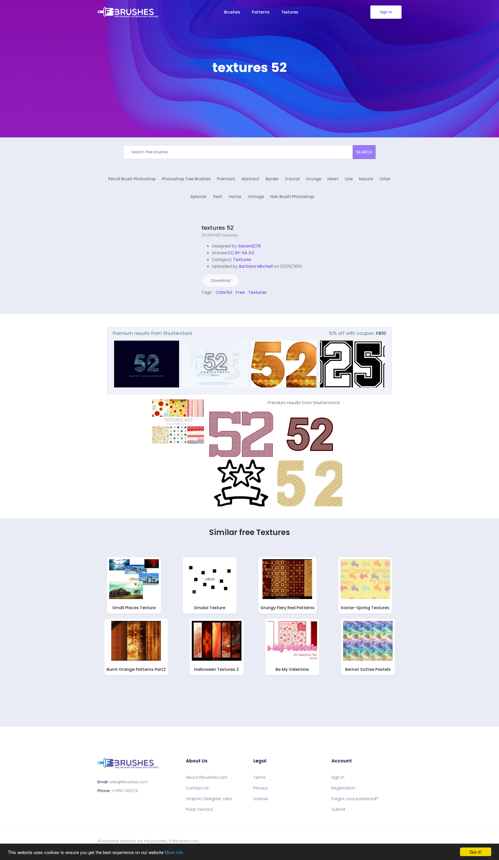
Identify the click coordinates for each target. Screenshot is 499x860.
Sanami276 (249, 246)
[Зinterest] (210, 303)
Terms (259, 777)
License (260, 798)
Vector (235, 196)
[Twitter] (206, 303)
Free (240, 292)
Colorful (224, 292)
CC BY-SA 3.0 (241, 253)
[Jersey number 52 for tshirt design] (352, 364)
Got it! (476, 852)
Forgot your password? (354, 798)
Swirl (217, 196)
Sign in (337, 777)
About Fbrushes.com (206, 777)
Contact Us (197, 788)
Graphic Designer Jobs (209, 798)
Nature (366, 179)
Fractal (292, 179)
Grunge (313, 179)
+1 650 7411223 (124, 790)
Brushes (232, 12)
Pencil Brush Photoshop (132, 179)
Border (272, 179)
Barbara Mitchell (256, 266)
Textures (289, 12)
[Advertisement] (249, 91)
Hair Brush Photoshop (292, 196)
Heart (333, 179)
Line (349, 179)
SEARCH (364, 152)
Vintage (256, 196)
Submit (338, 809)
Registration (343, 788)
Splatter (199, 196)
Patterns (261, 12)
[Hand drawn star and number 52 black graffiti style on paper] (241, 483)
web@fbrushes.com (128, 782)
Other (385, 179)
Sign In (386, 12)
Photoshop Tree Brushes (186, 179)
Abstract (250, 179)
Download (221, 280)
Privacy (260, 788)
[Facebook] (202, 303)
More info (174, 852)
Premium (226, 179)
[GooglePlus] (213, 303)
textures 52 (217, 228)
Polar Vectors (199, 809)
